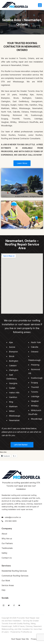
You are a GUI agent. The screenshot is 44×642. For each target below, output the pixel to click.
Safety (4, 553)
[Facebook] (14, 605)
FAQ (3, 590)
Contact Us (7, 558)
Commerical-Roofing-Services (15, 576)
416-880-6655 (11, 521)
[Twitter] (9, 605)
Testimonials (7, 548)
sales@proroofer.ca (13, 517)
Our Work (6, 580)
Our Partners (7, 543)
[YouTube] (19, 605)
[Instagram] (3, 605)
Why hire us (7, 538)
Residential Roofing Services (14, 571)
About (4, 534)
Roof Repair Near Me (20, 639)
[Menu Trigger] (40, 5)
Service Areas (8, 585)
